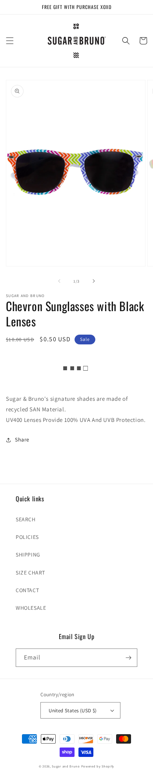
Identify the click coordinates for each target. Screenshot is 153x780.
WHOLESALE (31, 607)
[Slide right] (93, 281)
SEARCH (26, 519)
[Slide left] (59, 281)
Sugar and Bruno (66, 766)
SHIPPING (28, 554)
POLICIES (27, 536)
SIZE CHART (30, 572)
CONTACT (27, 590)
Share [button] (22, 439)
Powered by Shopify (98, 766)
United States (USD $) (73, 710)
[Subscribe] (128, 657)
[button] (9, 40)
